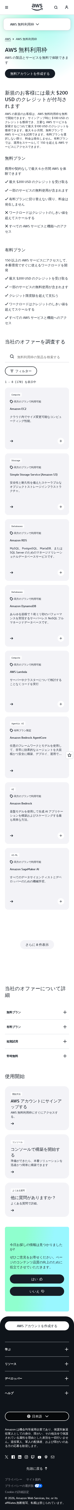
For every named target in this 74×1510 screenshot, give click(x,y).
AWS (8, 39)
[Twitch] (33, 1457)
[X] (6, 1457)
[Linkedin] (19, 1457)
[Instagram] (26, 1457)
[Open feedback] (69, 755)
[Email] (52, 1457)
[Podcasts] (46, 1457)
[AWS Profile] (66, 7)
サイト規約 (33, 1479)
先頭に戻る (34, 1468)
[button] (24, 24)
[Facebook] (13, 1457)
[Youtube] (39, 1457)
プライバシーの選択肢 (19, 1485)
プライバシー (13, 1479)
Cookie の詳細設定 (17, 1492)
